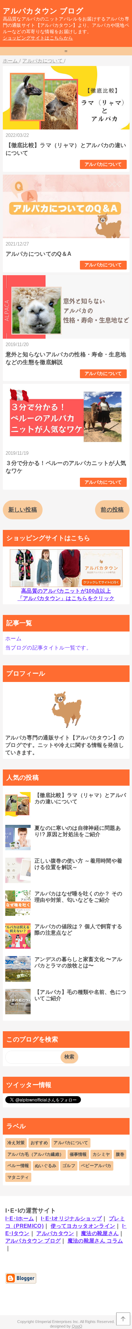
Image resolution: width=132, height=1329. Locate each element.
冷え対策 (16, 1142)
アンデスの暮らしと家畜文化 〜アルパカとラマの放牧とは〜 (78, 962)
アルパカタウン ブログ (43, 11)
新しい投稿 (22, 510)
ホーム (13, 638)
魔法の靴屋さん (100, 1233)
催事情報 (78, 1154)
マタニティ (18, 1177)
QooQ (77, 1326)
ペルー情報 (18, 1165)
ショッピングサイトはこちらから (38, 38)
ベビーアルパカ (96, 1165)
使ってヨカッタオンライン (83, 1226)
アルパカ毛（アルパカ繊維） (35, 1154)
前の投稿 (112, 510)
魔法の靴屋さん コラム (95, 1241)
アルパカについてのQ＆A (39, 254)
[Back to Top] (123, 1318)
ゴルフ (68, 1165)
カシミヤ (101, 1154)
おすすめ (39, 1142)
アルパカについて (103, 164)
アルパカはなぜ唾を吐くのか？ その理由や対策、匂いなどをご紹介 (78, 896)
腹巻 (120, 1154)
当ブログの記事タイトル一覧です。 (48, 648)
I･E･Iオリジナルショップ (71, 1218)
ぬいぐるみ (46, 1165)
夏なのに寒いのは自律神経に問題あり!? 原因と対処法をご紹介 (77, 831)
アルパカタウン (55, 1233)
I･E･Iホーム (19, 1218)
